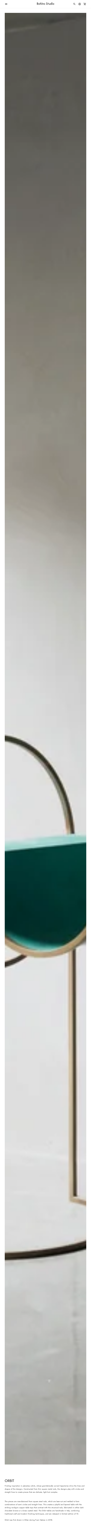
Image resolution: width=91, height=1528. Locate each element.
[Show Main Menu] (6, 4)
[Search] (74, 4)
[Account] (79, 4)
